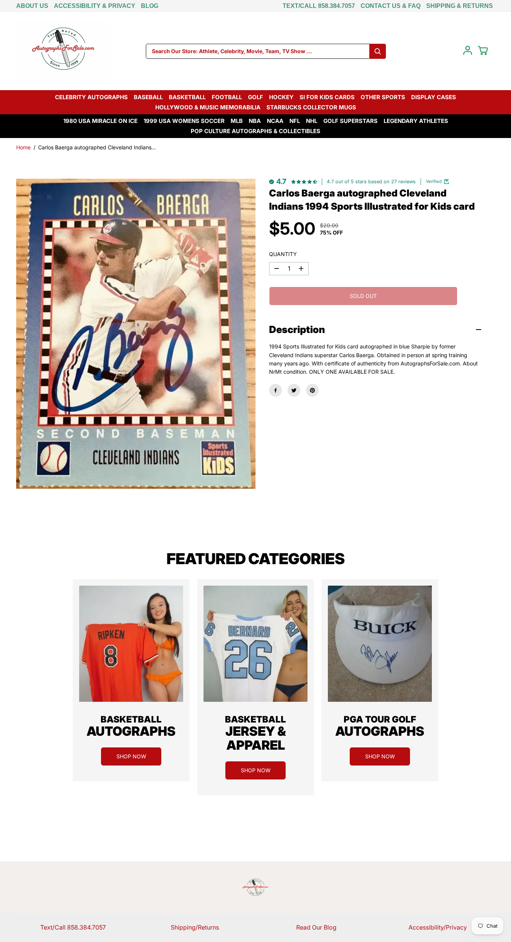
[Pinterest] (312, 390)
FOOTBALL (227, 97)
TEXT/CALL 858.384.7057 (319, 6)
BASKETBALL (187, 97)
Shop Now (131, 756)
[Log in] (467, 50)
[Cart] (483, 50)
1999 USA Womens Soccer (184, 121)
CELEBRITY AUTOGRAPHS (91, 97)
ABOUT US (32, 6)
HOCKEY (281, 97)
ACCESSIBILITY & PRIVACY (94, 6)
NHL (311, 121)
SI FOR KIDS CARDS (327, 97)
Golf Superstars (350, 121)
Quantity (283, 254)
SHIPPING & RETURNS (459, 6)
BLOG (149, 6)
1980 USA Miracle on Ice (100, 121)
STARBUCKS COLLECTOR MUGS (311, 107)
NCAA (275, 121)
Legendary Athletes (416, 121)
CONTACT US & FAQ (391, 6)
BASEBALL (148, 97)
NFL (294, 121)
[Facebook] (275, 390)
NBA (255, 121)
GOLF (255, 97)
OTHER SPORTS (383, 97)
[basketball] (131, 644)
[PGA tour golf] (380, 644)
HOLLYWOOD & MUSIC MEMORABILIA (207, 107)
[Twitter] (294, 390)
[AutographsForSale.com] (63, 51)
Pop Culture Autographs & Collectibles (255, 131)
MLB (237, 121)
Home (23, 147)
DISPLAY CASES (433, 97)
